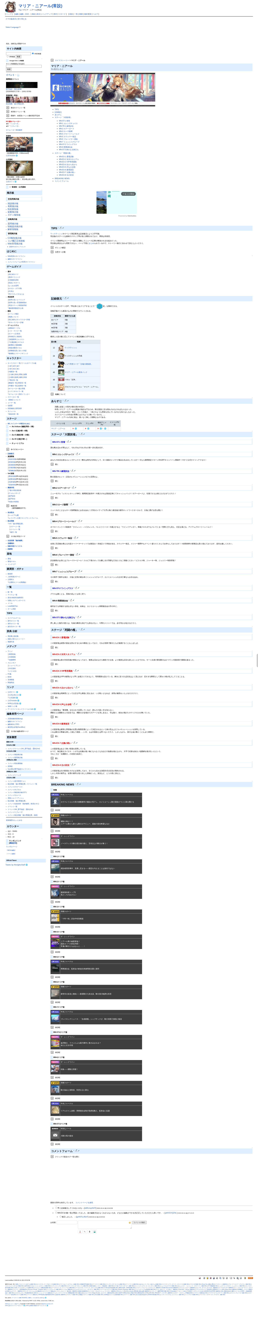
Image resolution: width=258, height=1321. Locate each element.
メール (10, 603)
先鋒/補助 (12, 482)
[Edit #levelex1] (72, 637)
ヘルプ (95, 14)
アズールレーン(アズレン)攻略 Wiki (69, 1284)
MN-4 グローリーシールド (69, 134)
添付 (55, 14)
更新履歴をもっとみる (14, 820)
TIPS (57, 109)
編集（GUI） (25, 14)
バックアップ (47, 14)
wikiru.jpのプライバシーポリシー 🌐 (15, 1305)
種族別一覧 (13, 383)
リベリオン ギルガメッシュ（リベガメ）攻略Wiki (102, 1291)
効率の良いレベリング (17, 300)
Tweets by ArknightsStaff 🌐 (17, 865)
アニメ (10, 651)
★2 (14, 369)
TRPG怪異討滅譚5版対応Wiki (46, 1294)
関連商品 (11, 682)
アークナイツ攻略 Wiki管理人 (20, 1297)
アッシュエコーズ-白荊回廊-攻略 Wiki (145, 1289)
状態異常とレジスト (17, 339)
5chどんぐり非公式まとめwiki (125, 1291)
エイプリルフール (14, 618)
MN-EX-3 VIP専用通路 (68, 162)
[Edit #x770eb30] (60, 228)
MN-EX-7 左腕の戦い (67, 172)
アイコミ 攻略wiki (32, 1294)
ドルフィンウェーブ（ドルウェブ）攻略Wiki (148, 1287)
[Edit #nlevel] (81, 434)
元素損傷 (13, 342)
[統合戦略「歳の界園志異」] (21, 99)
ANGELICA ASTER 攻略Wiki (212, 1291)
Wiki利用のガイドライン (16, 256)
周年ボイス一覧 (13, 623)
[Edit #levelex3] (75, 670)
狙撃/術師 (12, 479)
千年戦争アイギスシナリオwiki (195, 1291)
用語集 (10, 636)
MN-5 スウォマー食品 (67, 137)
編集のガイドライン (15, 259)
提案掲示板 (13, 212)
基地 (9, 558)
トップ (8, 14)
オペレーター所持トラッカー (19, 394)
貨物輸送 (12, 470)
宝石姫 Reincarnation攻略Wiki (170, 1287)
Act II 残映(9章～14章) (19, 435)
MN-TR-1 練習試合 (66, 126)
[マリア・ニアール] (102, 90)
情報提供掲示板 (15, 226)
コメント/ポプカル (14, 789)
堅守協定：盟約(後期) (14, 89)
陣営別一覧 (22, 383)
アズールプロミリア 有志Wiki (204, 1289)
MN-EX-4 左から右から (68, 165)
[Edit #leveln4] (79, 521)
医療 (16, 377)
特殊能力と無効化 (15, 336)
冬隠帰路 (12, 657)
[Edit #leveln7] (79, 571)
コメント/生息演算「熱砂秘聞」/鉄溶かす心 (23, 804)
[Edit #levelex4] (76, 687)
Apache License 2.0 (47, 1303)
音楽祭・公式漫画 (18, 187)
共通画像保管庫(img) (15, 718)
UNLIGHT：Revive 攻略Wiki (187, 1289)
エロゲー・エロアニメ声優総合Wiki (183, 1293)
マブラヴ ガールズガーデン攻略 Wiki (219, 1293)
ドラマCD (12, 671)
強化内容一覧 (14, 414)
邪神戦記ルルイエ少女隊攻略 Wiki (113, 1294)
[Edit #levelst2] (76, 587)
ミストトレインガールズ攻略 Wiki (14, 1286)
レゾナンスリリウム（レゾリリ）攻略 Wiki (172, 1294)
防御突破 (12, 462)
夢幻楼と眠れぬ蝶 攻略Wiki (141, 1291)
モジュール (12, 411)
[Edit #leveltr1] (72, 470)
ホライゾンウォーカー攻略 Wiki (238, 1293)
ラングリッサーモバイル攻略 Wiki (115, 1284)
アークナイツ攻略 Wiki (99, 1284)
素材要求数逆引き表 (16, 308)
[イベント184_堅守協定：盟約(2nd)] (21, 85)
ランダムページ (11, 846)
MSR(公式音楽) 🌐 (14, 703)
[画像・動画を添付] (94, 1232)
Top (20, 10)
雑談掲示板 (13, 203)
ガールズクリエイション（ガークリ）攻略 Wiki (86, 1289)
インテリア (12, 564)
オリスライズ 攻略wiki (49, 1291)
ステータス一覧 (13, 397)
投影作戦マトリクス (15, 546)
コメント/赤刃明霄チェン (17, 781)
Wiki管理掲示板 (15, 244)
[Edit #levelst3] (78, 617)
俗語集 (16, 636)
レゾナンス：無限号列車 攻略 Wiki (159, 1291)
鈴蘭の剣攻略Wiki (83, 1291)
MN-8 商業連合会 (65, 147)
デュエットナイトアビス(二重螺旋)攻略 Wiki (65, 1293)
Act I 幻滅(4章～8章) (19, 431)
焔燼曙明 (12, 660)
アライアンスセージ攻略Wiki (187, 1287)
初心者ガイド (14, 274)
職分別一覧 (14, 380)
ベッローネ (14, 124)
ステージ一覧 (15, 526)
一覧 (76, 14)
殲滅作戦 (11, 487)
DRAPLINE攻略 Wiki (154, 1294)
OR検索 (12, 57)
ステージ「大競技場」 (63, 117)
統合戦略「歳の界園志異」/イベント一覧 (22, 784)
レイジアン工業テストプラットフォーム (23, 518)
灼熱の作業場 (14, 501)
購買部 (10, 574)
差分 (38, 14)
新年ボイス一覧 (13, 621)
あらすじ (58, 115)
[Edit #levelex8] (72, 764)
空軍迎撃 (12, 468)
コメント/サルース (14, 795)
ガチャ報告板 (14, 215)
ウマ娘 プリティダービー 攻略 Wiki (124, 1286)
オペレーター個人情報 (17, 388)
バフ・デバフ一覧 (15, 331)
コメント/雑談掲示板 (15, 754)
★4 (18, 366)
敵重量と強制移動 (15, 345)
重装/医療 (12, 476)
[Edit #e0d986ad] (77, 784)
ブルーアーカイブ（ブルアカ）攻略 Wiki (240, 1284)
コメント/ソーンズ (14, 775)
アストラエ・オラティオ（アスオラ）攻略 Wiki (212, 1294)
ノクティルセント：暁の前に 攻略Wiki (66, 1291)
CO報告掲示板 (15, 238)
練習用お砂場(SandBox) (16, 727)
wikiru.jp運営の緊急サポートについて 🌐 (37, 1305)
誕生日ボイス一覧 (14, 626)
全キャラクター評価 (16, 322)
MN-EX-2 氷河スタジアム (69, 159)
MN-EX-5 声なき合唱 (67, 167)
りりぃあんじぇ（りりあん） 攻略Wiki (167, 1289)
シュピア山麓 (14, 515)
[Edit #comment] (76, 1150)
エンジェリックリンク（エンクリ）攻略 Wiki (147, 1286)
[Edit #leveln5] (75, 537)
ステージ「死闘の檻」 (63, 153)
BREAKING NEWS (62, 178)
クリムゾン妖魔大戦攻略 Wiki (43, 1287)
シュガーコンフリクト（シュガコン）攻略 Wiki (232, 1286)
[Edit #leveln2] (73, 487)
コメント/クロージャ (15, 787)
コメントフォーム (62, 181)
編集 (17, 14)
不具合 (11, 291)
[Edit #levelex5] (74, 704)
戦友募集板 (13, 209)
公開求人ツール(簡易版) (17, 582)
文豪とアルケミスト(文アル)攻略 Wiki (25, 1284)
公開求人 (11, 579)
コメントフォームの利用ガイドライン (21, 262)
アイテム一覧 (12, 595)
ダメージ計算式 (14, 334)
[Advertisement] (127, 36)
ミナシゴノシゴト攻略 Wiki (59, 1286)
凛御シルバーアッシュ (16, 798)
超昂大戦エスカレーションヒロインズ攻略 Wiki (38, 1286)
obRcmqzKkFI (90, 1208)
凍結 (33, 14)
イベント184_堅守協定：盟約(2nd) (20, 809)
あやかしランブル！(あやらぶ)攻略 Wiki (150, 1284)
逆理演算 (18, 408)
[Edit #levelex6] (72, 723)
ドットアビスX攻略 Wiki (191, 1294)
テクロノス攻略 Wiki (72, 1294)
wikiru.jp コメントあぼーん (12, 1303)
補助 (20, 377)
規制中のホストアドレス (17, 246)
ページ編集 (11, 854)
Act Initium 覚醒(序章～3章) (22, 427)
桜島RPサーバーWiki (218, 1289)
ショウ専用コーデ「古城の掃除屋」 (79, 364)
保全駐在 (11, 512)
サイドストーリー (62, 60)
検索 (81, 14)
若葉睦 (10, 766)
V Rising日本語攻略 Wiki (111, 1287)
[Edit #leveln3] (71, 504)
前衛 (16, 374)
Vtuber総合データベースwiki (178, 1291)
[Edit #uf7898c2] (65, 298)
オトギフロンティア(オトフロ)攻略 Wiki (48, 1284)
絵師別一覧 (22, 386)
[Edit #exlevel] (81, 629)
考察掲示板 (13, 206)
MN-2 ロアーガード (66, 129)
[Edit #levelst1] (68, 441)
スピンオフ (12, 663)
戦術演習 (12, 459)
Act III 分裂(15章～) (18, 439)
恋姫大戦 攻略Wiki (60, 1294)
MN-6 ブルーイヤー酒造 (68, 139)
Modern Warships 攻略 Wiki (126, 1289)
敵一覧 (10, 592)
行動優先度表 (14, 280)
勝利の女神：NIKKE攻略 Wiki (127, 1287)
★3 (10, 369)
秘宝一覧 (13, 532)
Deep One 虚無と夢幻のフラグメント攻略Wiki (214, 1284)
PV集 (9, 674)
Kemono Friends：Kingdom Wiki (37, 1289)
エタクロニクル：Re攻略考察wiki (24, 1293)
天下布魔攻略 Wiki (213, 1286)
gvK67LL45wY (82, 1217)
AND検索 (37, 54)
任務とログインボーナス (16, 600)
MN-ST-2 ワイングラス (68, 144)
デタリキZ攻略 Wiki (195, 1284)
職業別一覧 (13, 371)
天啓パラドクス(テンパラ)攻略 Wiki (24, 1287)
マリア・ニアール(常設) (40, 6)
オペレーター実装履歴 (14, 130)
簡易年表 (11, 642)
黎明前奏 (12, 654)
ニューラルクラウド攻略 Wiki (169, 1286)
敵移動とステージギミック (18, 353)
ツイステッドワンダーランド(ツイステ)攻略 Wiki (175, 1284)
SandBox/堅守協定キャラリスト (19, 769)
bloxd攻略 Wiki (99, 1294)
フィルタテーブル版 (29, 363)
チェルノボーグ (14, 493)
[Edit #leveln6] (77, 554)
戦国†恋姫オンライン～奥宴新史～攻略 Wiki (102, 1286)
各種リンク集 (12, 706)
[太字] (90, 1232)
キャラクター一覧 (14, 363)
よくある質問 (14, 285)
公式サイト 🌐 (11, 181)
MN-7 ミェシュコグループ (69, 142)
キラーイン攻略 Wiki (129, 1294)
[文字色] (80, 1232)
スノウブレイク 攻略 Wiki (54, 1289)
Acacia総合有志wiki (141, 1294)
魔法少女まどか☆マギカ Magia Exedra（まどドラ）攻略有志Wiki (96, 1293)
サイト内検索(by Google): (15, 64)
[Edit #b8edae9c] (65, 400)
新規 (71, 14)
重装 (20, 374)
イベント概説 (14, 314)
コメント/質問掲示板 (15, 757)
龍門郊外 (12, 496)
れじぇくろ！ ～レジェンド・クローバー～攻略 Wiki (192, 1286)
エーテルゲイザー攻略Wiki (226, 1287)
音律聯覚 (11, 680)
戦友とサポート (14, 283)
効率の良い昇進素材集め (18, 302)
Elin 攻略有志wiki (226, 1291)
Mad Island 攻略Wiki (231, 1289)
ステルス (21, 342)
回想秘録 (11, 408)
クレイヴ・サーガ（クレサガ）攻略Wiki (207, 1287)
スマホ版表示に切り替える (16, 19)
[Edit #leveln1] (77, 454)
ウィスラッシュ (56, 234)
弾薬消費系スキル (15, 348)
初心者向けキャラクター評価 (19, 319)
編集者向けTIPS (13, 724)
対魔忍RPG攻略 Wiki (86, 1284)
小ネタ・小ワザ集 (15, 288)
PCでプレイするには (16, 294)
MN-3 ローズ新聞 (65, 131)
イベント (10, 75)
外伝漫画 (12, 668)
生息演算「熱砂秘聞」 (16, 540)
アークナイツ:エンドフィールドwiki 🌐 (22, 709)
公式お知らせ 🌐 (15, 695)
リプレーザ (14, 126)
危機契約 (11, 543)
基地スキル (12, 561)
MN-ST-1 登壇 (64, 121)
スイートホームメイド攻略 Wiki (108, 1289)
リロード (62, 14)
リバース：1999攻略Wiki (20, 1289)
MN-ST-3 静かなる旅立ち (69, 150)
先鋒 (12, 374)
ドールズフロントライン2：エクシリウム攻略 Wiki (89, 1287)
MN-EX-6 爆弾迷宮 (66, 170)
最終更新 (87, 14)
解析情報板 (13, 229)
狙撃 (25, 374)
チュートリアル (17, 443)
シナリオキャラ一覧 (16, 391)
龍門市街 (12, 499)
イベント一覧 (15, 529)
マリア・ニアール (58, 429)
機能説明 (13, 843)
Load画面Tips (13, 606)
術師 (12, 377)
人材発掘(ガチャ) (14, 576)
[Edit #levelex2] (78, 653)
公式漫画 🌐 (13, 698)
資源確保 (12, 465)
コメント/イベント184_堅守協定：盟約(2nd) (24, 748)
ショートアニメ (14, 665)
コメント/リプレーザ (15, 812)
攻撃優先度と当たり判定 (18, 350)
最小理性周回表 (15, 490)
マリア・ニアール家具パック (76, 372)
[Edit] (63, 228)
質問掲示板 (13, 223)
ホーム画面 (12, 609)
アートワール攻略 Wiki (132, 1284)
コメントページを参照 (84, 1203)
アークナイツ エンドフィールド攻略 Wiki (63, 1287)
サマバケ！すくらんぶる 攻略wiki (33, 1291)
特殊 (25, 377)
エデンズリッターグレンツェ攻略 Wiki (78, 1286)
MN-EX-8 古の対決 (66, 175)
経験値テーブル (14, 328)
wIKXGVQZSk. (171, 1213)
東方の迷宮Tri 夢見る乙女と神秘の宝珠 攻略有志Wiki (130, 1293)
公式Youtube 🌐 (12, 155)
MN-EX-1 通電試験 (66, 157)
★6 (10, 366)
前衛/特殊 (12, 485)
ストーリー (21, 639)
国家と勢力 (12, 639)
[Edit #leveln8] (71, 600)
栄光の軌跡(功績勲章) (15, 597)
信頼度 (10, 405)
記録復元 (11, 453)
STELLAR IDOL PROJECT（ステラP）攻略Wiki (159, 1293)
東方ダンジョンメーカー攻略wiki (43, 1293)
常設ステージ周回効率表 (18, 305)
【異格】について (14, 400)
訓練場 (10, 549)
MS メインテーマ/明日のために (19, 423)
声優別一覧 (13, 386)
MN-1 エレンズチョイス (68, 123)
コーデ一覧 (12, 403)
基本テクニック (14, 277)
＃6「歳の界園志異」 (16, 524)
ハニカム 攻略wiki (67, 1289)
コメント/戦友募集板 (15, 763)
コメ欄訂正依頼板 (16, 241)
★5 (14, 366)
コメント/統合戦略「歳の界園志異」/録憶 (22, 815)
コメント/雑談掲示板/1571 (17, 792)
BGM (9, 677)
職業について (14, 317)
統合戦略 (11, 521)
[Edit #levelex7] (74, 742)
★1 (18, 369)
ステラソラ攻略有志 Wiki (201, 1293)
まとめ (91, 243)
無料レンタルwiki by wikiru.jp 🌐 (37, 1297)
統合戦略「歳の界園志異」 (15, 104)
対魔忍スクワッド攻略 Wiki (86, 1294)
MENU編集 (11, 850)
